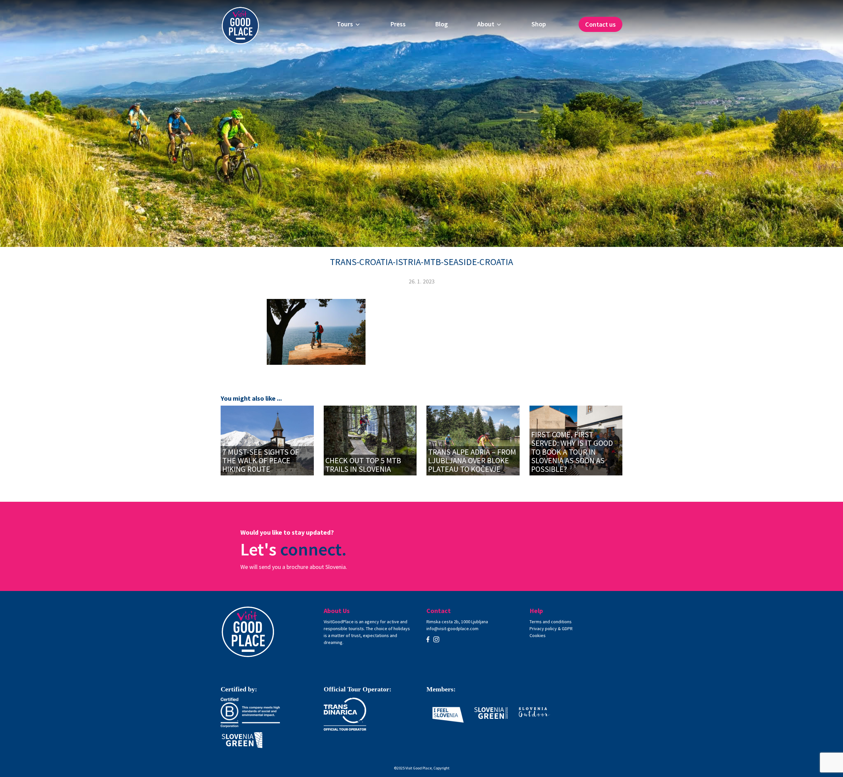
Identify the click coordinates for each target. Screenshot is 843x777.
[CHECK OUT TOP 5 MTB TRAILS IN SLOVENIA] (370, 439)
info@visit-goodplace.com (452, 628)
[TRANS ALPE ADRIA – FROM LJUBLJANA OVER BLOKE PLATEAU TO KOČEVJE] (473, 439)
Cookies (538, 635)
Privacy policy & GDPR (551, 628)
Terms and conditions (551, 622)
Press (398, 24)
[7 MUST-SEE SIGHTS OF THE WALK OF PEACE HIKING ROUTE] (267, 439)
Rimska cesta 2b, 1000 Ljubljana (457, 622)
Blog (441, 24)
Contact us (600, 24)
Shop (538, 24)
